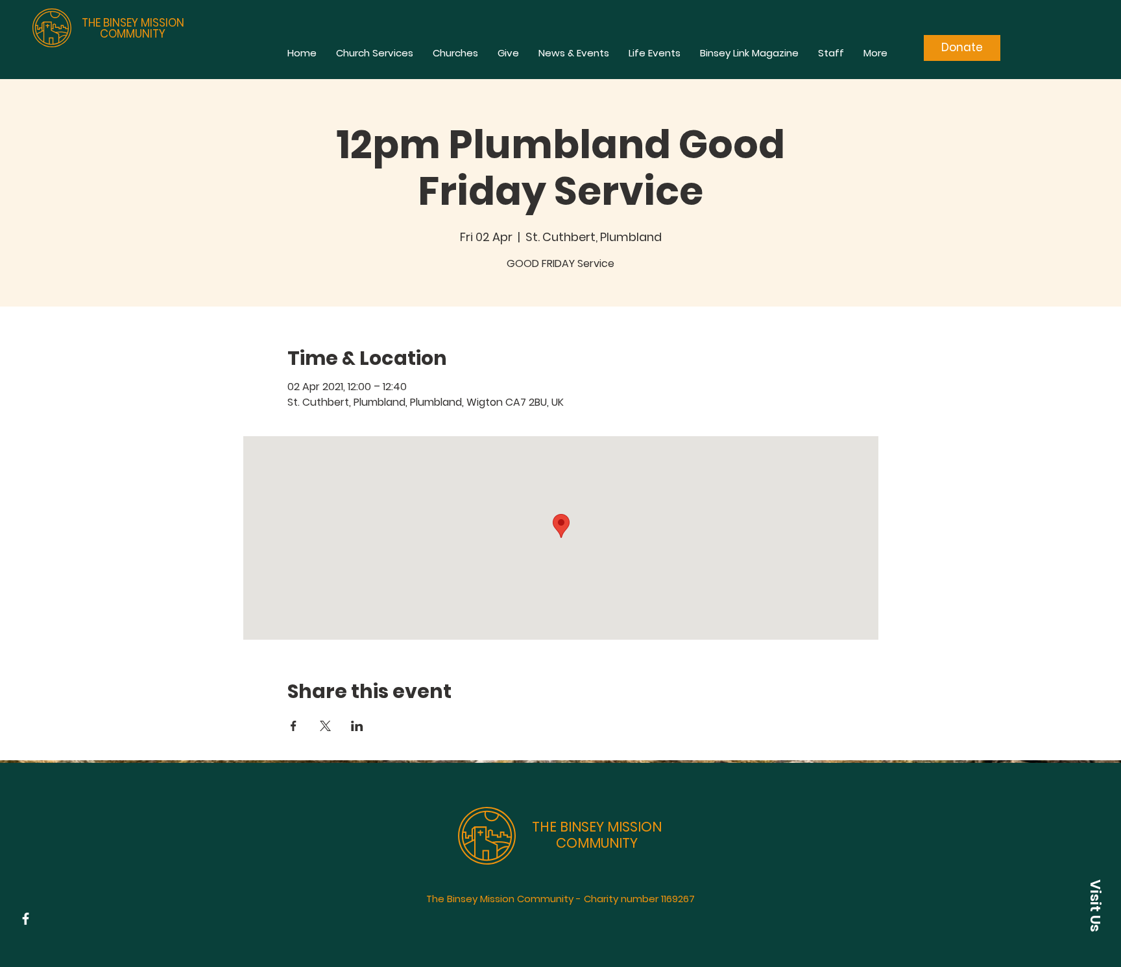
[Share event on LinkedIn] (357, 726)
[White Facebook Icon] (26, 919)
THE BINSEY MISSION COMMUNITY (133, 28)
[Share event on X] (325, 726)
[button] (1095, 905)
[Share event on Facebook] (293, 726)
